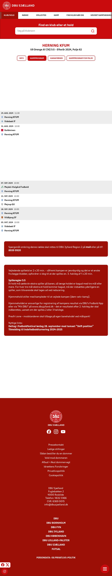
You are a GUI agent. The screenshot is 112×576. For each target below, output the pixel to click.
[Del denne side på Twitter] (7, 565)
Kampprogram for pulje (81, 58)
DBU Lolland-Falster (56, 540)
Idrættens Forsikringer (56, 467)
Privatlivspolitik (56, 471)
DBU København (56, 536)
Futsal (56, 549)
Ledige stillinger (56, 449)
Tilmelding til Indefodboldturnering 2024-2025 (35, 330)
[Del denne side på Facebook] (2, 565)
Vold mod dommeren (56, 458)
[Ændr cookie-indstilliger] (4, 571)
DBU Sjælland (56, 545)
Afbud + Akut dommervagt (56, 462)
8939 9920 (14, 250)
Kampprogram (37, 58)
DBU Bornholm (56, 523)
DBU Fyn (56, 527)
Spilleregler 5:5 (17, 280)
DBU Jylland (56, 532)
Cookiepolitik (56, 475)
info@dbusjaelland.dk (56, 505)
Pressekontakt (56, 445)
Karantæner (56, 58)
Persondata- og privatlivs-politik (56, 558)
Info (21, 58)
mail (88, 247)
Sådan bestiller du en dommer (56, 454)
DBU (56, 519)
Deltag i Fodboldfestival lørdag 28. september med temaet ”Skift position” (51, 326)
